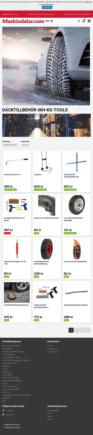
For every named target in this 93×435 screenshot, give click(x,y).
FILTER (4, 369)
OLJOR (5, 384)
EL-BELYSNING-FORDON (11, 357)
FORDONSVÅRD (8, 355)
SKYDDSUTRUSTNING (10, 389)
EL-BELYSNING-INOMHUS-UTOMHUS (16, 360)
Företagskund (52, 352)
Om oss (50, 346)
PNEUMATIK (7, 375)
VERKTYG (6, 392)
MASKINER (6, 398)
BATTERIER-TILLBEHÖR (11, 346)
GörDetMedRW (53, 411)
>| (88, 330)
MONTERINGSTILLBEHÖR (11, 381)
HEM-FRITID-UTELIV (9, 363)
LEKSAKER (6, 366)
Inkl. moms (5, 14)
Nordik (49, 416)
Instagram (9, 415)
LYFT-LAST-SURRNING (10, 378)
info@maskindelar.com (73, 14)
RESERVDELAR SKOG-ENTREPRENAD (16, 395)
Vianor (49, 419)
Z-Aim (49, 413)
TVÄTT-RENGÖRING (9, 386)
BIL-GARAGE (7, 349)
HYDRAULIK (6, 372)
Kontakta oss (52, 349)
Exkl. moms (14, 14)
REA (4, 401)
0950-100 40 (86, 14)
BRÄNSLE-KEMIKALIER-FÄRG (13, 352)
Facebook (9, 411)
